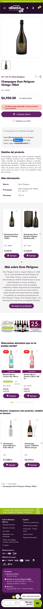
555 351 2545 (12, 576)
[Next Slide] (40, 234)
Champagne (12, 484)
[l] (33, 8)
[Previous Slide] (3, 234)
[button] (25, 98)
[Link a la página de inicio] (3, 483)
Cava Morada (11, 371)
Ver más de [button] (13, 77)
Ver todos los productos (21, 306)
